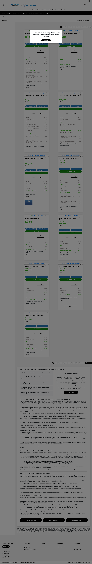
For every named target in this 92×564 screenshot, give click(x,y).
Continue (46, 40)
